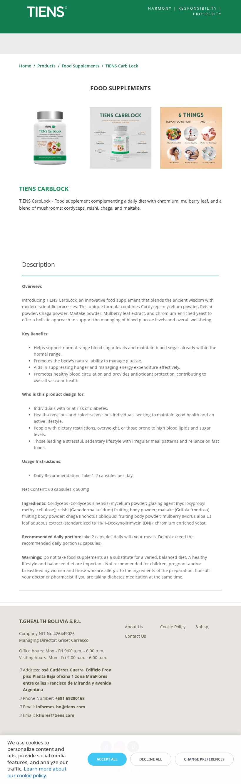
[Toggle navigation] (221, 44)
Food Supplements (80, 66)
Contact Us (135, 636)
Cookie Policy (172, 626)
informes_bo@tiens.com (60, 707)
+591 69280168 (70, 698)
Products (46, 66)
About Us (134, 626)
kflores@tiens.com (55, 715)
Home (25, 66)
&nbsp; (202, 626)
